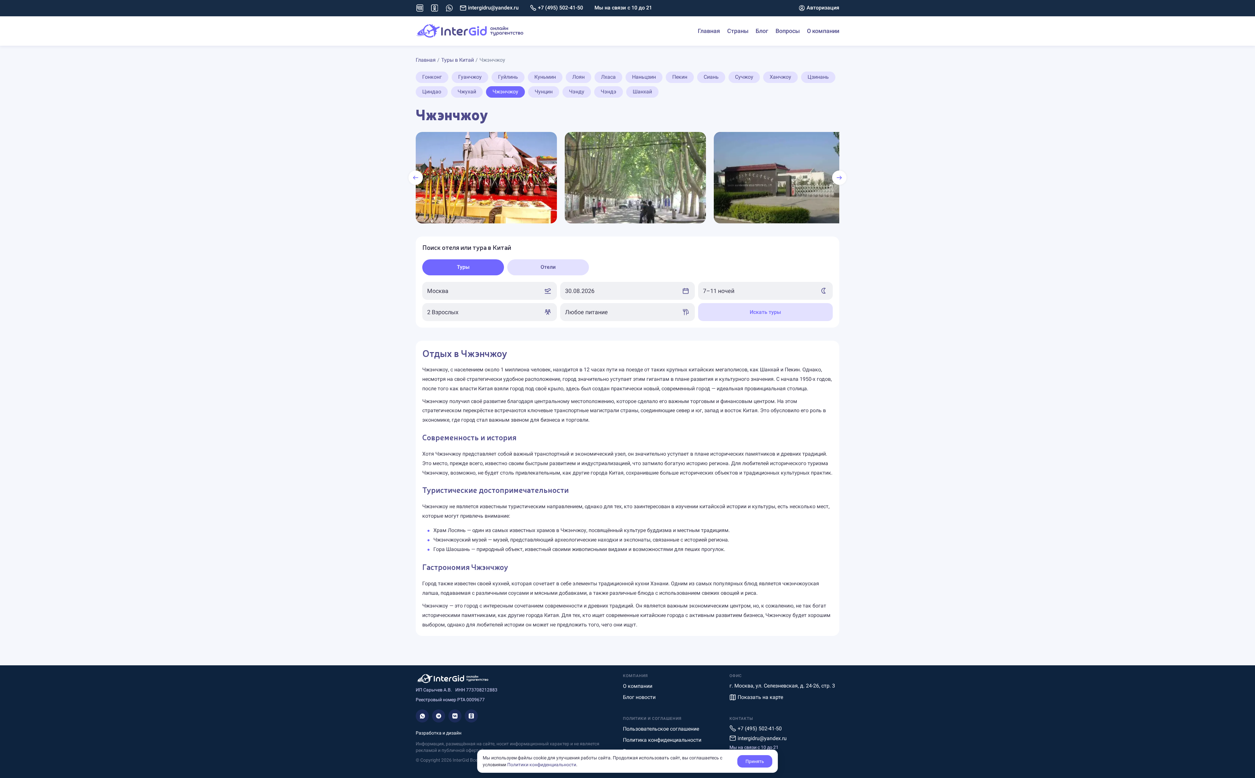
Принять (754, 761)
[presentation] (416, 177)
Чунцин (544, 92)
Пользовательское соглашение (661, 729)
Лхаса (608, 77)
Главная (709, 30)
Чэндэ (608, 92)
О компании (823, 30)
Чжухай (467, 92)
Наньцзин (644, 77)
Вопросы (788, 30)
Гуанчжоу (470, 77)
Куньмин (545, 77)
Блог (762, 30)
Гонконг (432, 77)
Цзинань (818, 77)
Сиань (711, 77)
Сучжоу (744, 77)
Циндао (431, 92)
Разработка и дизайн (438, 733)
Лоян (578, 77)
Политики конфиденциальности (541, 764)
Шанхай (642, 92)
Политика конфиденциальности (662, 740)
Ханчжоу (780, 77)
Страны (737, 30)
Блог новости (639, 697)
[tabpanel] (627, 301)
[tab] (463, 267)
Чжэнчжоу (505, 92)
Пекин (679, 77)
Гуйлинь (508, 77)
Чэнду (576, 92)
